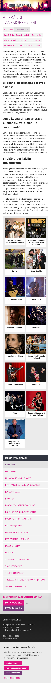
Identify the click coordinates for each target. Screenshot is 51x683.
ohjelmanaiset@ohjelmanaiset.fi (17, 630)
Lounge (38, 45)
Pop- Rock (8, 30)
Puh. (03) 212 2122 (11, 627)
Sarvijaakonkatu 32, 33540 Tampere (19, 624)
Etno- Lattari (37, 35)
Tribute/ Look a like (32, 40)
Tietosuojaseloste (11, 636)
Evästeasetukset (10, 638)
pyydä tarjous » (13, 608)
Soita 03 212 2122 (13, 602)
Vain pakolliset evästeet (16, 668)
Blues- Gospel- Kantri (13, 40)
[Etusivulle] (17, 5)
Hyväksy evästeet (13, 663)
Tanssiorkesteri (22, 30)
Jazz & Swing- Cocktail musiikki (16, 35)
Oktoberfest (9, 45)
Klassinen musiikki (24, 45)
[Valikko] (45, 5)
